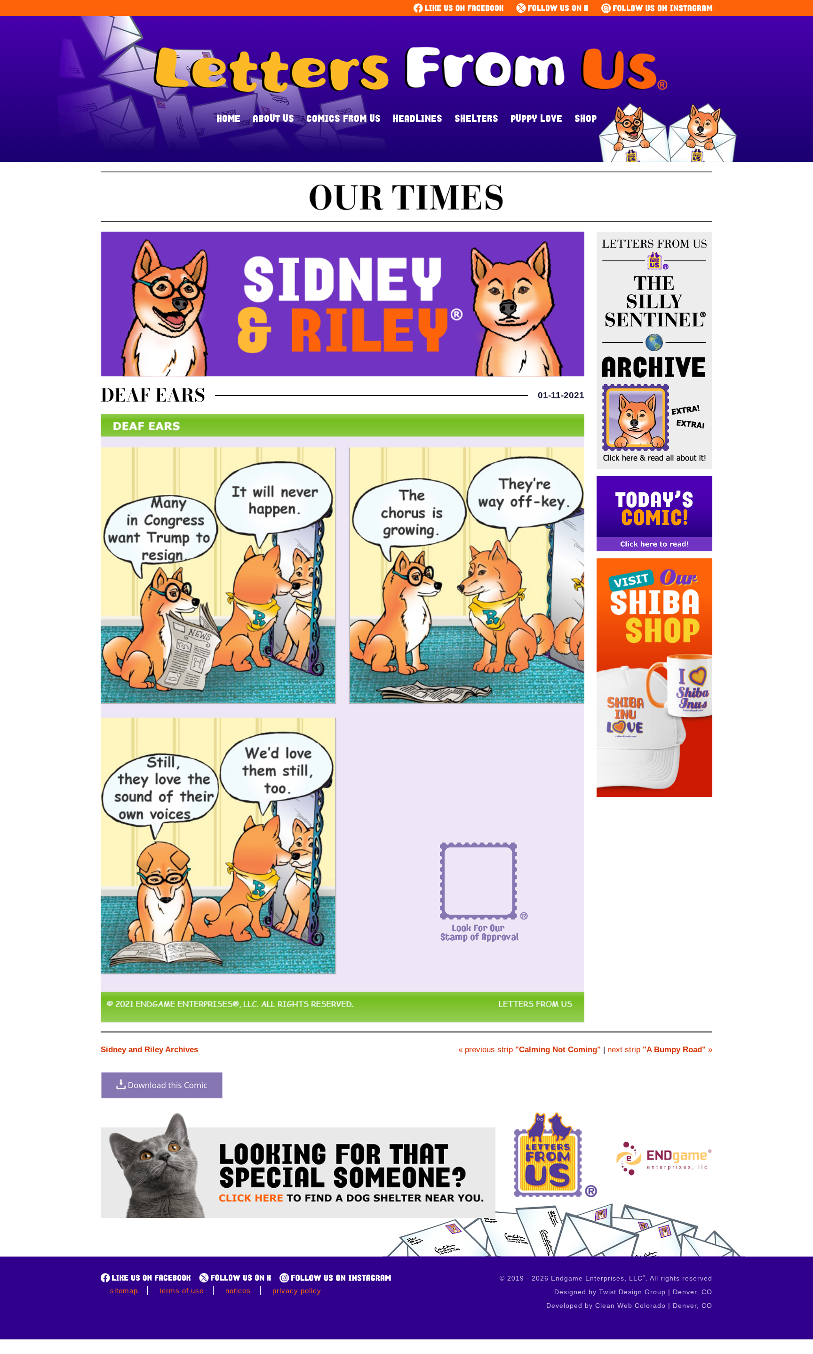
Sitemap (124, 1291)
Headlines (417, 118)
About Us (273, 118)
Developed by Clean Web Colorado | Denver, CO (629, 1305)
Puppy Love (536, 118)
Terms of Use (181, 1291)
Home (228, 118)
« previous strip (529, 1049)
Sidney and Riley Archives (149, 1049)
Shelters (476, 118)
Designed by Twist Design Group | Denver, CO (633, 1292)
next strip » (659, 1049)
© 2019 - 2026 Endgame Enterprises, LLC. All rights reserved (606, 1278)
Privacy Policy (296, 1291)
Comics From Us (343, 118)
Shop (585, 118)
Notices (238, 1291)
